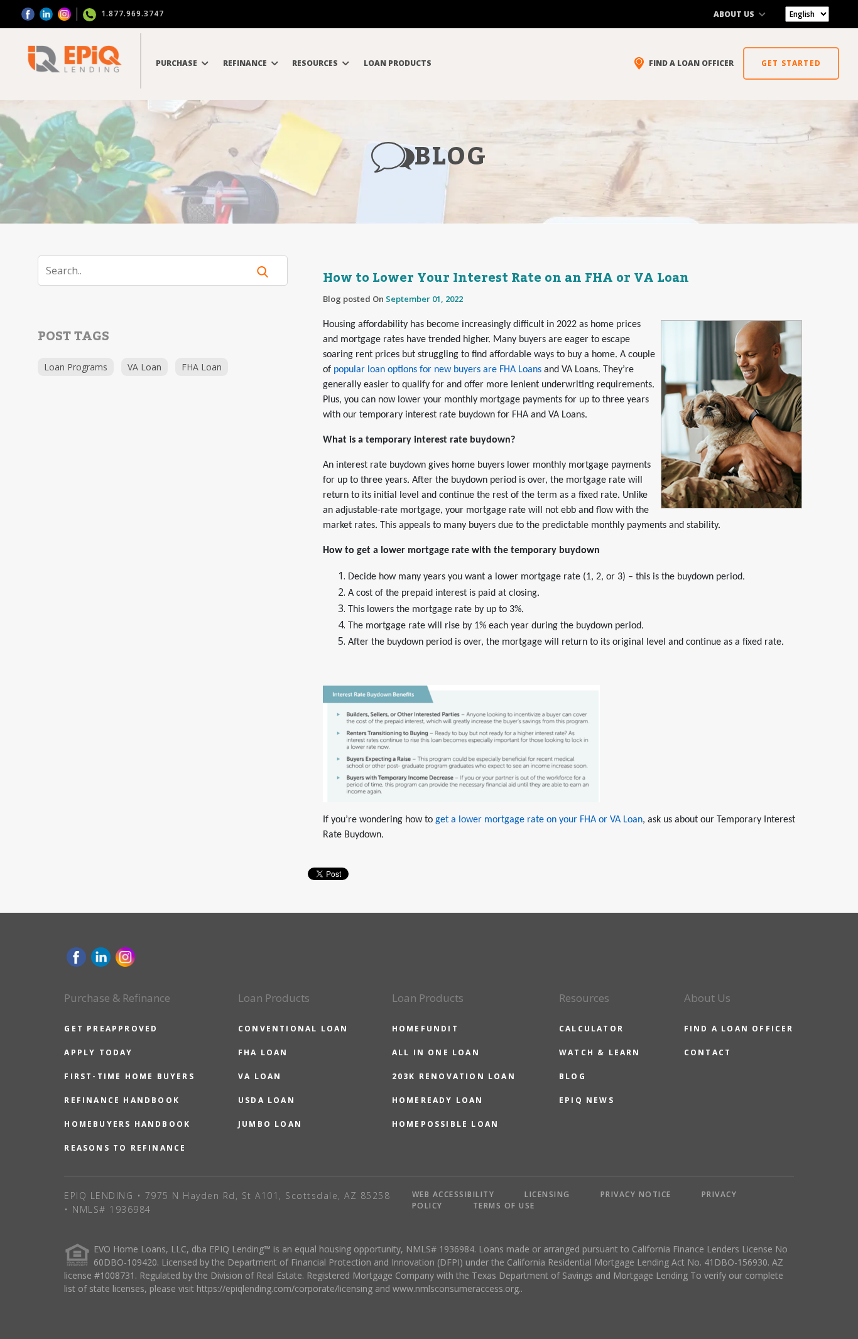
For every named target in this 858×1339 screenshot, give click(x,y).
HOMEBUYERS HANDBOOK (127, 1124)
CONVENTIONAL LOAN (293, 1028)
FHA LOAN (263, 1052)
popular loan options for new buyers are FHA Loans (437, 370)
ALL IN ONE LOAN (436, 1052)
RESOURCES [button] (316, 63)
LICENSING (547, 1194)
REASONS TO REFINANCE (125, 1148)
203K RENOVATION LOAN (454, 1076)
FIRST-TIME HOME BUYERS (129, 1076)
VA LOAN (259, 1076)
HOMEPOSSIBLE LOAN (445, 1124)
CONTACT (707, 1052)
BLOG (572, 1076)
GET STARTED (791, 63)
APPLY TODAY (98, 1052)
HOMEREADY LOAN (438, 1100)
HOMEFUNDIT (425, 1028)
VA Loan (144, 367)
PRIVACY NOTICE (635, 1194)
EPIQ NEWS (586, 1100)
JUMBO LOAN (270, 1124)
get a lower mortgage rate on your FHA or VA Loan (539, 820)
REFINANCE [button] (246, 63)
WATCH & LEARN (600, 1052)
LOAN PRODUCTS (398, 63)
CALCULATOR (591, 1028)
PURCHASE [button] (177, 63)
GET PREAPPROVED (111, 1028)
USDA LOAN (266, 1100)
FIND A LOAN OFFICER (739, 1028)
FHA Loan (202, 367)
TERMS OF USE (504, 1205)
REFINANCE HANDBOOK (122, 1100)
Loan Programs (75, 367)
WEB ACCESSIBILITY (453, 1194)
